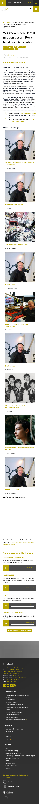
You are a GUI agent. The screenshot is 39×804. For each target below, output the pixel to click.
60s (12, 46)
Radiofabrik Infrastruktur (13, 715)
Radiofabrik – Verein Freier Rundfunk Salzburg (17, 696)
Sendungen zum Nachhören (18, 553)
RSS (6, 734)
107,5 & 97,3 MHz (12, 681)
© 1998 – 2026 (14, 670)
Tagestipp (6, 46)
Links (7, 761)
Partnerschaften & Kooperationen (16, 707)
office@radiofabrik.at (12, 679)
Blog (9, 23)
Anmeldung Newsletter (13, 753)
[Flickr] (7, 685)
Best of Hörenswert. (14, 2)
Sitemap (8, 736)
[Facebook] (11, 685)
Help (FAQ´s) (10, 763)
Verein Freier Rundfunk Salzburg (13, 668)
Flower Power (21, 46)
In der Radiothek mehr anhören (19, 631)
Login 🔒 (8, 739)
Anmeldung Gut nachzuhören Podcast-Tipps (20, 756)
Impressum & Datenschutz (14, 729)
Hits (17, 49)
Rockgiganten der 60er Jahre (13, 557)
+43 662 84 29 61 (17, 675)
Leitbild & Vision (10, 700)
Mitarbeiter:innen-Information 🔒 (16, 720)
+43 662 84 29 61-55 (19, 677)
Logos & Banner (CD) (12, 758)
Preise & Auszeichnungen (13, 712)
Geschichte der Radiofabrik (14, 705)
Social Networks (11, 766)
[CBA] (4, 685)
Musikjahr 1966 (8, 575)
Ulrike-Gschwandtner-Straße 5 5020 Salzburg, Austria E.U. (12, 672)
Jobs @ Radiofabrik (11, 717)
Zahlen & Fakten (10, 702)
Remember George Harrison (13, 613)
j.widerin (11, 55)
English (7, 768)
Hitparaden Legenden (11, 595)
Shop (7, 748)
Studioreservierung (11, 751)
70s (15, 46)
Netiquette (9, 731)
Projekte (8, 710)
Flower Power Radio (9, 49)
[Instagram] (14, 685)
